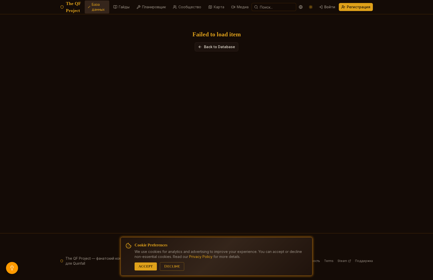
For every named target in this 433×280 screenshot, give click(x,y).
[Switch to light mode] (310, 7)
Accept (146, 266)
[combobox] (274, 7)
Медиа (243, 7)
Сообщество (189, 7)
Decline (172, 266)
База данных (98, 7)
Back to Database (219, 47)
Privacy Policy (200, 256)
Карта (219, 7)
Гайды (124, 7)
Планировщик (154, 7)
